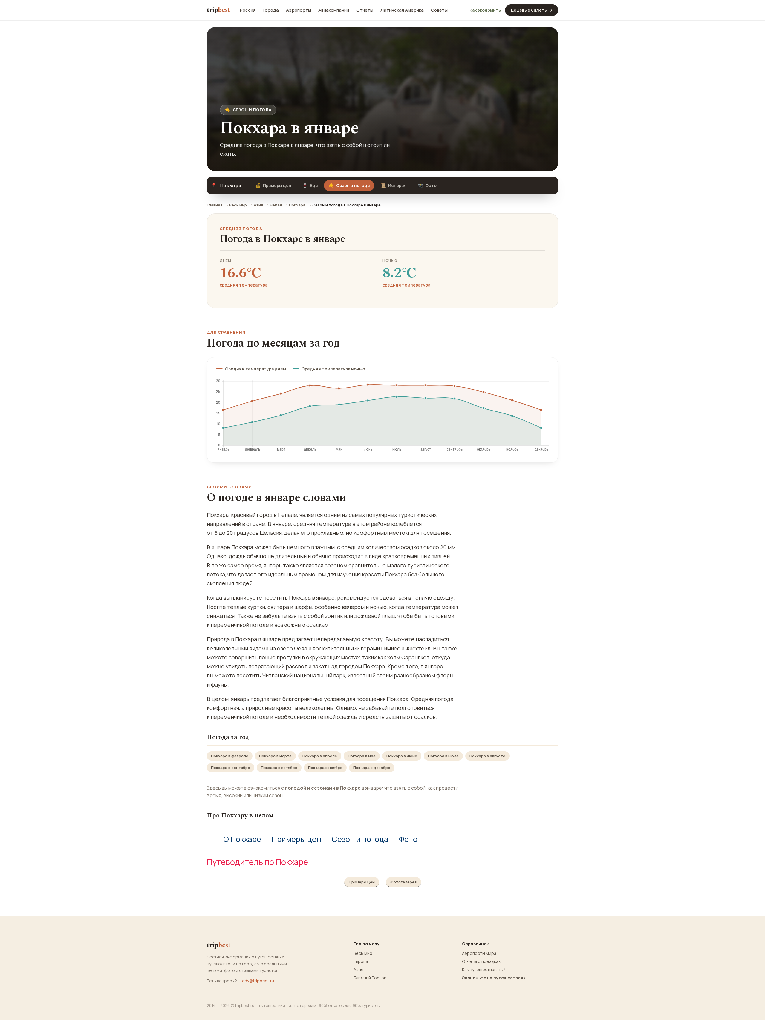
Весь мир (238, 205)
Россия (247, 10)
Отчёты (364, 10)
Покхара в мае (362, 756)
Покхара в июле (443, 756)
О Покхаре (242, 839)
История (393, 185)
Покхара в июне (401, 756)
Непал (276, 205)
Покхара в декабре (371, 767)
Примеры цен (273, 185)
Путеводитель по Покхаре (257, 861)
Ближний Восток (370, 978)
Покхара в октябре (279, 767)
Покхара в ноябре (325, 767)
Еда (310, 185)
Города (271, 10)
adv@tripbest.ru (258, 981)
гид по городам (301, 1005)
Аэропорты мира (479, 953)
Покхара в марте (275, 756)
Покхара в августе (487, 756)
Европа (361, 961)
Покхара (297, 205)
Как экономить (485, 10)
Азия (258, 205)
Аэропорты (298, 10)
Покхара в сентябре (230, 767)
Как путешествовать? (484, 969)
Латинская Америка (402, 10)
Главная (214, 205)
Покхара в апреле (319, 756)
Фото (427, 185)
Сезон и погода (360, 839)
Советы (439, 10)
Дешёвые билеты (531, 10)
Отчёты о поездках (481, 961)
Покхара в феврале (229, 756)
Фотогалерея (403, 882)
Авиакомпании (333, 10)
